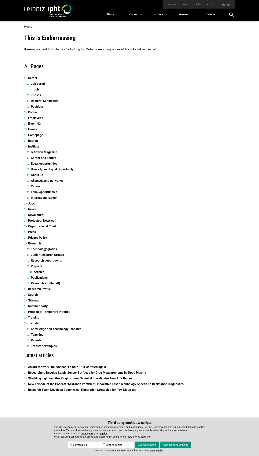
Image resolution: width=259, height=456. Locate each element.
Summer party (38, 306)
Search (33, 295)
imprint (103, 433)
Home (28, 26)
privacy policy (88, 433)
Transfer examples (44, 346)
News (110, 14)
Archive (39, 272)
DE (223, 4)
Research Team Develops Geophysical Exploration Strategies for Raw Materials (82, 390)
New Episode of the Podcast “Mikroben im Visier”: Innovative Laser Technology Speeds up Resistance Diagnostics (106, 384)
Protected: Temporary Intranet (49, 312)
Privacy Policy (37, 237)
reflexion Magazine (44, 152)
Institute (158, 14)
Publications (39, 277)
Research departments (46, 260)
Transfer (210, 14)
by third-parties (114, 444)
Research (184, 14)
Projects (36, 266)
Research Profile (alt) (45, 283)
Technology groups (44, 249)
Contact (211, 4)
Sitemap (33, 300)
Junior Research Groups (47, 255)
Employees (35, 118)
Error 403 (34, 123)
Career (133, 14)
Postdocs (37, 106)
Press (186, 4)
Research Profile (39, 289)
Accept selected (147, 444)
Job (36, 89)
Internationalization (44, 198)
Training (33, 317)
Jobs (198, 4)
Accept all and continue (175, 444)
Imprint (33, 141)
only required (80, 444)
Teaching (37, 334)
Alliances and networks (47, 180)
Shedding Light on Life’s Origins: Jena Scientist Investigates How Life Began (80, 378)
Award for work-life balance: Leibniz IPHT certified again (67, 367)
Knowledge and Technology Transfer (56, 329)
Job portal (38, 84)
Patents (36, 340)
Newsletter (35, 215)
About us (37, 175)
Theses (36, 95)
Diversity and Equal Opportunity (52, 169)
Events (172, 4)
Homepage (35, 135)
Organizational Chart (42, 226)
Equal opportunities (44, 163)
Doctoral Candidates (44, 101)
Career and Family (43, 158)
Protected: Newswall (42, 220)
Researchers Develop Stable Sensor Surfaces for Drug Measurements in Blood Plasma (87, 372)
